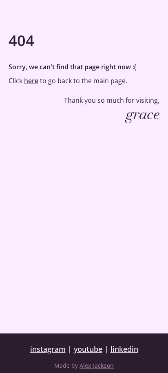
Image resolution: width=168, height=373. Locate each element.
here (31, 80)
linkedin (124, 349)
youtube (88, 349)
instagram (48, 349)
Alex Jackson (97, 365)
